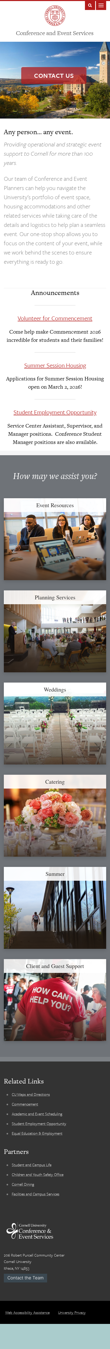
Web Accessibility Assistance (27, 1312)
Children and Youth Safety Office (37, 1174)
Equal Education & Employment (37, 1133)
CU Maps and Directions (31, 1094)
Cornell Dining (23, 1184)
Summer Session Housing (55, 365)
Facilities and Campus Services (35, 1194)
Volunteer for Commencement (55, 318)
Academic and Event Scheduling (37, 1114)
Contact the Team (25, 1277)
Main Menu (101, 5)
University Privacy (72, 1312)
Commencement (25, 1104)
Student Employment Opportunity (55, 412)
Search (90, 5)
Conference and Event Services (55, 33)
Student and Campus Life (31, 1164)
